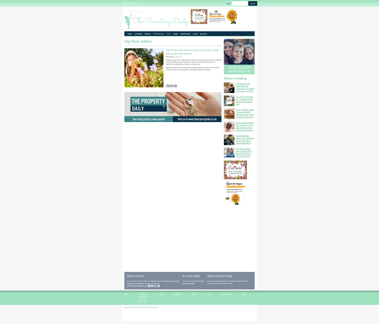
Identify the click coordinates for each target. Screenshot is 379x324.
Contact (137, 307)
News (126, 294)
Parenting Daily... (177, 57)
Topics (168, 34)
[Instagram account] (155, 286)
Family (175, 34)
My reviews (143, 301)
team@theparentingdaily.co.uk (137, 286)
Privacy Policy (143, 307)
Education (178, 294)
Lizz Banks (138, 34)
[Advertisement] (239, 237)
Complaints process (153, 307)
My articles (143, 299)
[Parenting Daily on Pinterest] (158, 286)
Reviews (148, 34)
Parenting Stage (158, 34)
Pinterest (140, 283)
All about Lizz (143, 296)
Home (130, 34)
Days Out (203, 34)
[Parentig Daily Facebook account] (152, 286)
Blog (243, 294)
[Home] (156, 19)
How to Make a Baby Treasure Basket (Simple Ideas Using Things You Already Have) (245, 114)
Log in (229, 3)
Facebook (175, 281)
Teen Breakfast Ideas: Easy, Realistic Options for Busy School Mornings (245, 139)
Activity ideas (185, 34)
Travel (195, 34)
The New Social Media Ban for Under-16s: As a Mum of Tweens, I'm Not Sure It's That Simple (245, 88)
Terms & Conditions (129, 307)
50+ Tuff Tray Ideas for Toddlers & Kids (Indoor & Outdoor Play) (244, 100)
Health (161, 294)
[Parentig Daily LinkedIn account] (149, 286)
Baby (209, 294)
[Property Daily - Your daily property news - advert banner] (172, 107)
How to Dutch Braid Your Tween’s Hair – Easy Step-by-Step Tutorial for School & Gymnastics (245, 127)
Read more (170, 86)
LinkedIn (168, 281)
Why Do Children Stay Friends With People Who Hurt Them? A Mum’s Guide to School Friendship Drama (244, 154)
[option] (223, 16)
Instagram (130, 283)
